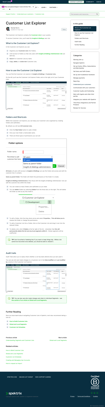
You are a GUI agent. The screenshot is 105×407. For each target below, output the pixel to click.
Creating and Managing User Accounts (18, 360)
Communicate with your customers (84, 87)
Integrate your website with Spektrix (84, 99)
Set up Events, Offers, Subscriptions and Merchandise (84, 67)
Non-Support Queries (43, 377)
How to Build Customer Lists (15, 350)
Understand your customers (25, 14)
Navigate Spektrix (78, 63)
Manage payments (79, 78)
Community (90, 2)
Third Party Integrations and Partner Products (84, 103)
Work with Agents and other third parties (83, 95)
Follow (64, 29)
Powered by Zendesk (98, 405)
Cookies (95, 396)
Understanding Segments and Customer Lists (20, 340)
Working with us (78, 59)
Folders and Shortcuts (16, 117)
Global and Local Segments (58, 340)
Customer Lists (39, 14)
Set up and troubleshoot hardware (84, 74)
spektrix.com (12, 377)
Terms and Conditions (83, 396)
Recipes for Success (79, 108)
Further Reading (79, 45)
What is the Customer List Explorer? (22, 43)
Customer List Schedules (13, 357)
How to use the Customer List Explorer (24, 70)
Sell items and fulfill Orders (81, 71)
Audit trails (11, 253)
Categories (77, 55)
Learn (43, 7)
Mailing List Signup (26, 377)
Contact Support (76, 2)
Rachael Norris (15, 28)
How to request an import (14, 363)
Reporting (76, 81)
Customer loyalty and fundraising (83, 91)
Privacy (72, 396)
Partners (53, 7)
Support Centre (10, 14)
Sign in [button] (98, 2)
